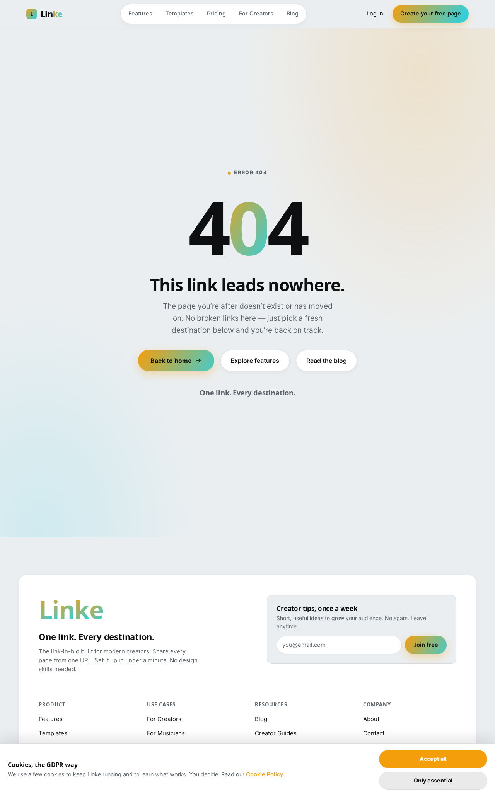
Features (140, 13)
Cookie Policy (264, 774)
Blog (293, 13)
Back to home (171, 360)
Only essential (433, 780)
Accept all (433, 758)
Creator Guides (276, 733)
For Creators (256, 13)
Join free (425, 644)
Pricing (216, 13)
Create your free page (430, 13)
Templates (180, 13)
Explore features (254, 360)
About (371, 719)
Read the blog (326, 360)
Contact (373, 733)
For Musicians (166, 733)
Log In (375, 13)
